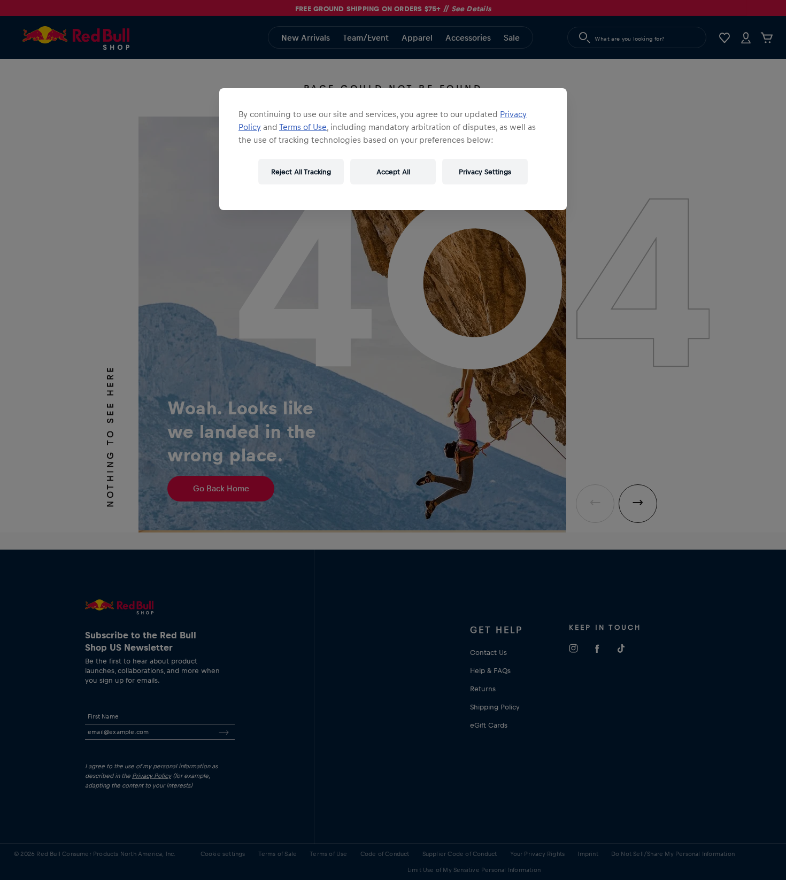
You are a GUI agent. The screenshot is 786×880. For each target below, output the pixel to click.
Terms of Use (303, 126)
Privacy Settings (485, 171)
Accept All (393, 171)
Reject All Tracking (301, 171)
